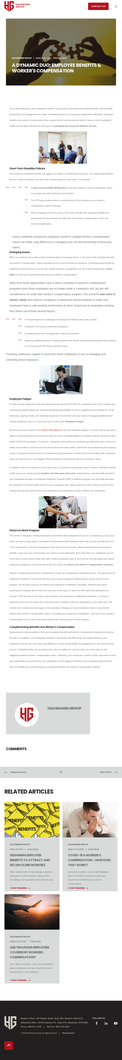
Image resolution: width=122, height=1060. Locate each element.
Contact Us (98, 6)
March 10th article (50, 430)
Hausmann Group (22, 58)
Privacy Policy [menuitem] (68, 1033)
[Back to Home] (17, 17)
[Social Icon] (96, 1023)
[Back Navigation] (61, 772)
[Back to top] (8, 1045)
